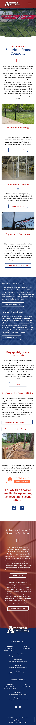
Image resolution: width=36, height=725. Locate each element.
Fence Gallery (16, 609)
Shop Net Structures (16, 265)
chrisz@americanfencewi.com (18, 656)
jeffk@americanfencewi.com (18, 694)
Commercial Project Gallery (15, 429)
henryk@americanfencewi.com (18, 700)
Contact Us (9, 338)
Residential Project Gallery (15, 422)
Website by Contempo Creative (18, 722)
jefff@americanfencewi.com (18, 673)
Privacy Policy (18, 721)
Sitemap (18, 719)
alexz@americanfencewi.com (18, 661)
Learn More (16, 150)
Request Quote (11, 305)
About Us (16, 575)
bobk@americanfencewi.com (18, 667)
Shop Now (16, 384)
